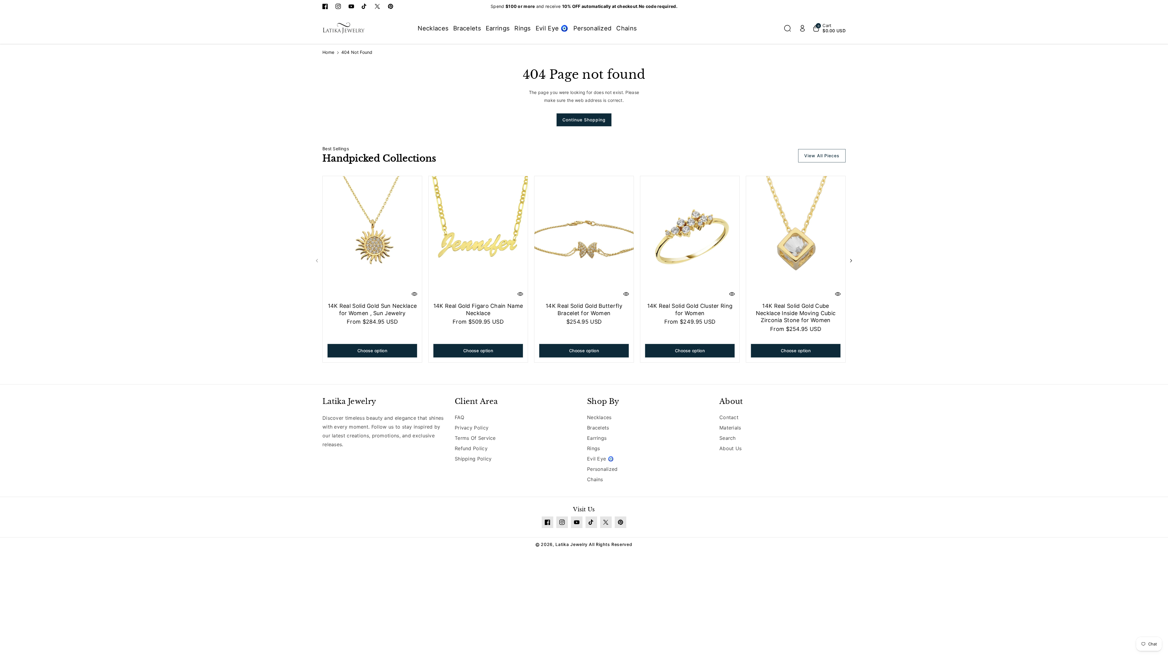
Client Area (476, 401)
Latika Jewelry (349, 401)
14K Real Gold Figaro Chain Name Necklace (478, 309)
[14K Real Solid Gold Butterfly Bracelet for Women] (584, 238)
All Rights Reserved (610, 544)
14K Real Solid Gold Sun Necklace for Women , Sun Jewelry (372, 309)
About (731, 401)
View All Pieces (821, 155)
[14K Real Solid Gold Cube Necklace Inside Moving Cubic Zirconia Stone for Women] (795, 238)
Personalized (602, 469)
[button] (787, 28)
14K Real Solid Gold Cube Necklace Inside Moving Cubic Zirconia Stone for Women (796, 313)
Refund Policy (471, 448)
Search (727, 438)
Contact (729, 417)
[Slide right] (851, 260)
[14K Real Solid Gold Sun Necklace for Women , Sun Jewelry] (372, 238)
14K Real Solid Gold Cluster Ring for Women (690, 309)
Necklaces (599, 417)
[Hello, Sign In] (802, 28)
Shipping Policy (473, 459)
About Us (730, 448)
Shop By (603, 401)
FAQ (459, 417)
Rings (593, 448)
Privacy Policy (471, 428)
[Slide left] (317, 260)
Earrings (597, 438)
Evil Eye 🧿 (600, 459)
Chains (595, 479)
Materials (730, 428)
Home (328, 52)
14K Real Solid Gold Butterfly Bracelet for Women (584, 309)
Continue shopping (584, 119)
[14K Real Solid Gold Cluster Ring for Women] (689, 238)
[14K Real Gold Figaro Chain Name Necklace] (478, 238)
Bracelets (598, 428)
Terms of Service (475, 438)
